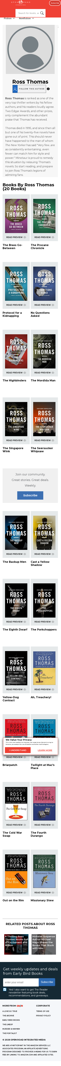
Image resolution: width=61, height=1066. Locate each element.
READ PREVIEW (14, 237)
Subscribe (55, 3)
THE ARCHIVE (8, 1016)
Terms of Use (42, 1011)
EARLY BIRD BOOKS (11, 1020)
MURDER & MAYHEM (11, 1029)
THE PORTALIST (9, 1033)
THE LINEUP (7, 1024)
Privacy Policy (43, 1016)
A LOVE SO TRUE (9, 1011)
